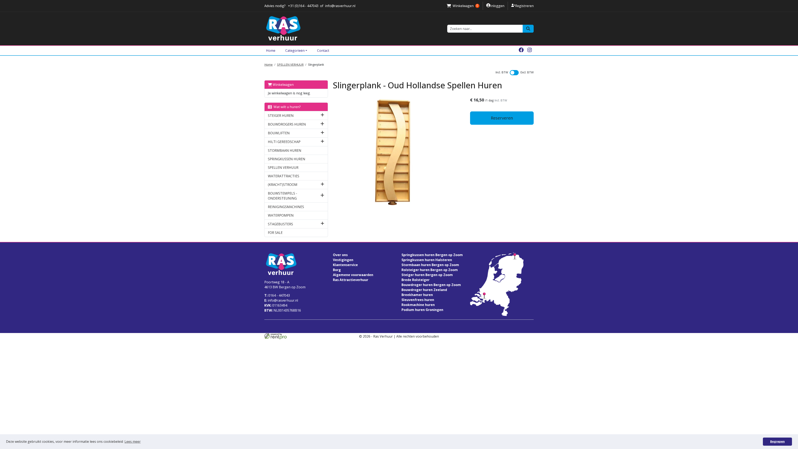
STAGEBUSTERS (280, 224)
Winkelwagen (462, 5)
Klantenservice (345, 265)
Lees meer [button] (132, 441)
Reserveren (502, 118)
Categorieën (295, 50)
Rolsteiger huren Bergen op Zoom (429, 270)
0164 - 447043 (277, 295)
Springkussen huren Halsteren (426, 260)
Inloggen (495, 5)
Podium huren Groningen (422, 309)
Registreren (522, 5)
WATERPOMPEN (281, 215)
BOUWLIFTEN (279, 133)
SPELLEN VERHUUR (290, 65)
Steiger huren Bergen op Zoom (427, 275)
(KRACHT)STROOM (282, 184)
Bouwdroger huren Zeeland (424, 289)
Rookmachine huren (418, 304)
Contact (323, 50)
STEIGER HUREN (281, 115)
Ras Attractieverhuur (350, 280)
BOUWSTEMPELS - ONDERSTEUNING (282, 196)
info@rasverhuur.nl (340, 6)
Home (270, 50)
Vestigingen (343, 260)
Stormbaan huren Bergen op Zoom (430, 265)
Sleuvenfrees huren (417, 299)
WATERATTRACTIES (283, 176)
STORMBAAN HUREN (284, 150)
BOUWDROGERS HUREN (287, 124)
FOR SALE (275, 232)
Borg (337, 270)
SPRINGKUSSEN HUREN (286, 159)
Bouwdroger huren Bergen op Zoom (431, 284)
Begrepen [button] (777, 441)
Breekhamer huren (417, 294)
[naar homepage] (353, 28)
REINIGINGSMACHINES (286, 207)
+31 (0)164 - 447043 (302, 6)
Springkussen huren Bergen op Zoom (432, 255)
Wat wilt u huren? (286, 107)
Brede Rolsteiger (415, 280)
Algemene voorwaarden (353, 275)
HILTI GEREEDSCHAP (284, 141)
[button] (322, 115)
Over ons (340, 255)
